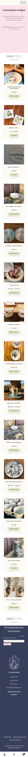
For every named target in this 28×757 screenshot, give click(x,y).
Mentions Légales (7, 737)
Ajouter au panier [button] (14, 96)
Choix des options (14, 253)
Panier (21, 753)
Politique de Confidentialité (15, 739)
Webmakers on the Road (14, 747)
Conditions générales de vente (19, 737)
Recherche (14, 754)
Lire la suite (14, 135)
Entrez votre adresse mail (10, 638)
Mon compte (4, 754)
